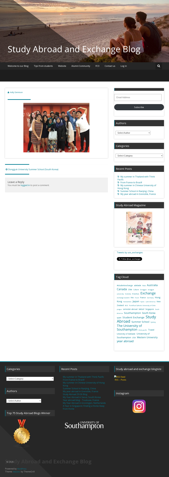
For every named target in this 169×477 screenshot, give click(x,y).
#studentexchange (125, 285)
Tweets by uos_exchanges (130, 252)
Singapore (149, 309)
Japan (136, 301)
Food (137, 298)
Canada (122, 289)
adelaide (137, 285)
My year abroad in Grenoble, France (138, 194)
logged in (25, 185)
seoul (141, 309)
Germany (150, 298)
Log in (124, 66)
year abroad (125, 341)
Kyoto (142, 302)
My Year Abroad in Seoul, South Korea (82, 397)
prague (119, 309)
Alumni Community (80, 66)
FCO (97, 66)
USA (134, 337)
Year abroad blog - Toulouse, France (81, 400)
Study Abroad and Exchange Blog (74, 49)
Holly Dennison (16, 92)
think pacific (143, 330)
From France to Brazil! (131, 182)
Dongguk (143, 290)
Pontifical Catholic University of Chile (142, 305)
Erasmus (135, 294)
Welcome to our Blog (18, 66)
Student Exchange (133, 317)
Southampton (132, 313)
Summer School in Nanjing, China (136, 191)
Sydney (153, 322)
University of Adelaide (126, 334)
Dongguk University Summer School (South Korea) (33, 169)
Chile (130, 289)
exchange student (123, 298)
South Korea (148, 312)
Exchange (148, 293)
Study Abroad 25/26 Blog (75, 394)
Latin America (150, 302)
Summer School (140, 321)
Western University (147, 337)
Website (62, 66)
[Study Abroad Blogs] (30, 433)
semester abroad (130, 309)
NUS (126, 305)
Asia (144, 285)
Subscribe (139, 107)
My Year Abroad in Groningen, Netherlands (84, 403)
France (143, 297)
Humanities (127, 302)
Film (132, 297)
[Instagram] (139, 406)
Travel (151, 329)
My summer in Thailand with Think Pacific (83, 376)
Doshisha (128, 294)
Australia (152, 285)
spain (119, 317)
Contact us (110, 66)
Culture (136, 289)
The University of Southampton (129, 327)
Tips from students (43, 66)
